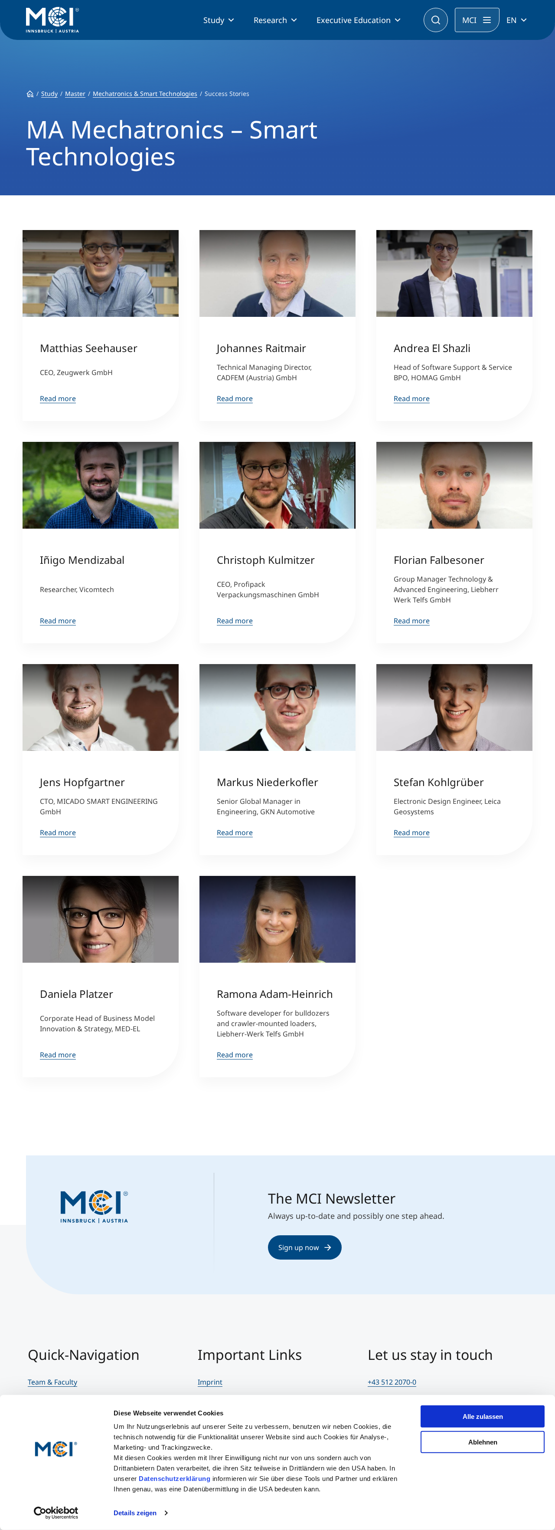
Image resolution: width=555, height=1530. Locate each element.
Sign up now (298, 1247)
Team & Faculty (52, 1382)
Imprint (210, 1382)
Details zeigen (135, 1513)
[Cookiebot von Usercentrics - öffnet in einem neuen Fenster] (56, 1513)
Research (270, 20)
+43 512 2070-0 (392, 1382)
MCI (469, 20)
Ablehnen (482, 1441)
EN (511, 20)
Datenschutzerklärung (174, 1478)
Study (213, 20)
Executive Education (354, 20)
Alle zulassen (483, 1416)
